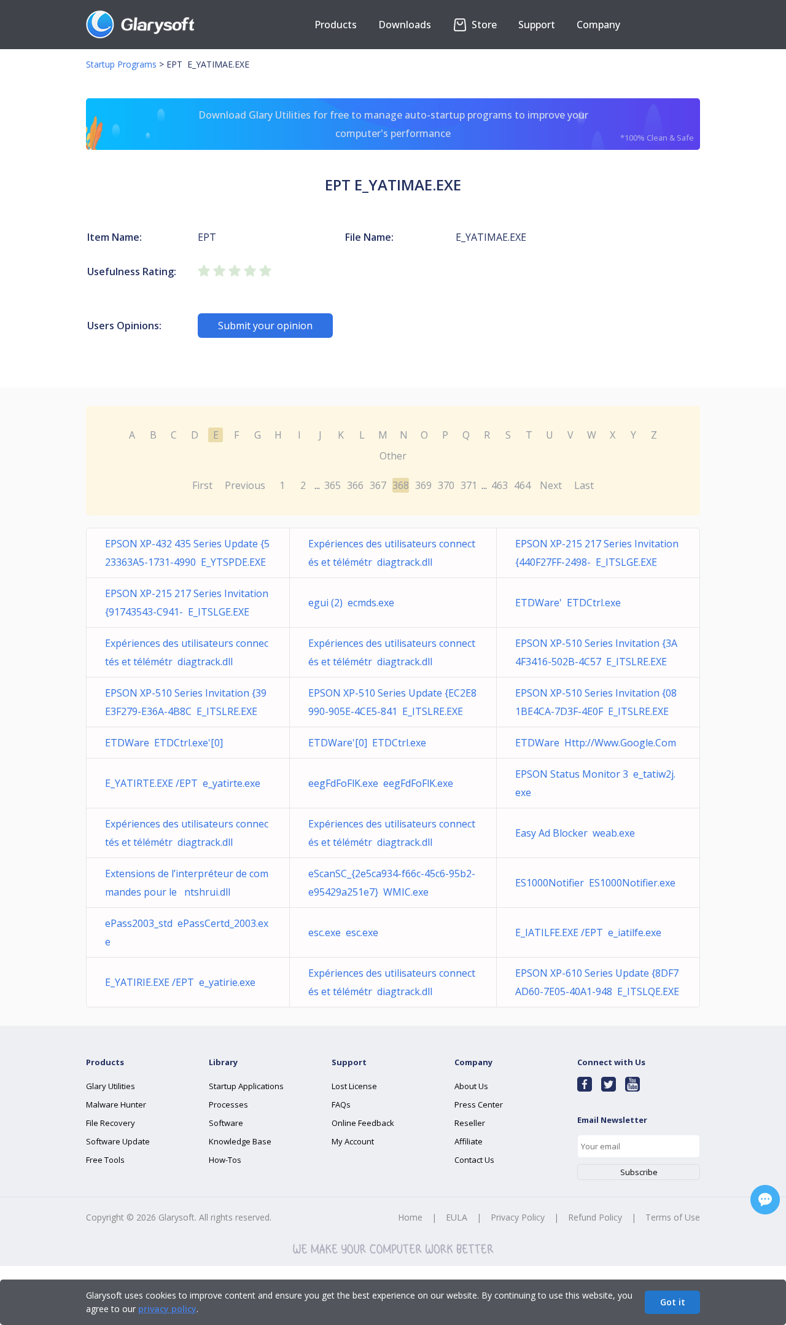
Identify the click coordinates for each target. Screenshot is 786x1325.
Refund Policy (595, 1217)
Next (551, 485)
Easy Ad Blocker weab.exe (575, 833)
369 (423, 485)
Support (536, 24)
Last (584, 485)
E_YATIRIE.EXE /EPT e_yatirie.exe (180, 982)
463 (499, 485)
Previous (245, 485)
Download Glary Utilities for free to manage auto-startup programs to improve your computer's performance (446, 125)
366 (355, 485)
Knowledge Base (240, 1141)
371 (469, 485)
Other (393, 456)
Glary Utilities (110, 1086)
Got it (672, 1302)
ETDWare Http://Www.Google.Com (595, 742)
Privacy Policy (518, 1217)
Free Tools (105, 1159)
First (202, 485)
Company (598, 24)
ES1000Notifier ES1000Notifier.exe (595, 882)
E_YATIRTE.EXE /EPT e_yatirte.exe (182, 783)
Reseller (469, 1122)
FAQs (341, 1104)
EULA (456, 1217)
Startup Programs (121, 64)
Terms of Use (672, 1217)
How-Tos (225, 1159)
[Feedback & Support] (765, 1199)
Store (483, 24)
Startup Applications (246, 1086)
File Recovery (110, 1122)
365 (332, 485)
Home (410, 1217)
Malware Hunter (116, 1104)
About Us (471, 1086)
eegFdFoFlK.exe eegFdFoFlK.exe (380, 783)
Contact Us (474, 1159)
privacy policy (167, 1309)
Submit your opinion (265, 325)
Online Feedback (363, 1122)
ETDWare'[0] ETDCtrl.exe (367, 742)
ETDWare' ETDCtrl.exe (568, 602)
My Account (353, 1141)
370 (446, 485)
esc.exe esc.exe (343, 932)
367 (378, 485)
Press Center (478, 1104)
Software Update (118, 1141)
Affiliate (468, 1141)
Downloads (404, 24)
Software (226, 1122)
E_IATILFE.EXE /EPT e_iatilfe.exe (588, 932)
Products (335, 24)
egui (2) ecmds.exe (351, 602)
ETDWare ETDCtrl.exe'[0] (164, 742)
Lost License (354, 1086)
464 (522, 485)
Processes (228, 1104)
